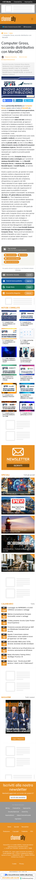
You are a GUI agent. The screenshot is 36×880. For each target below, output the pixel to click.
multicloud (24, 255)
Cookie (14, 864)
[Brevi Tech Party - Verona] (18, 505)
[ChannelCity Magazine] (18, 716)
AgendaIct (18, 819)
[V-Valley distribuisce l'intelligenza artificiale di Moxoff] (9, 352)
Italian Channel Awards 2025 (12, 27)
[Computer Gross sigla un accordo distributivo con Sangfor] (27, 388)
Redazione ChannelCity (11, 57)
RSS (31, 831)
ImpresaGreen (9, 815)
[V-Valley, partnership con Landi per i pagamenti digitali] (27, 333)
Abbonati (28, 293)
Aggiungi (28, 281)
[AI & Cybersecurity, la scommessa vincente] (18, 486)
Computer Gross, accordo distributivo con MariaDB (9, 323)
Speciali (16, 827)
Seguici (29, 287)
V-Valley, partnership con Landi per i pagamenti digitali (26, 341)
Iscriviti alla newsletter (18, 797)
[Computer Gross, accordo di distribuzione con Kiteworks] (27, 315)
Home (5, 33)
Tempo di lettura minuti (8, 59)
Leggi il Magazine (18, 739)
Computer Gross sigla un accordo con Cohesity (8, 378)
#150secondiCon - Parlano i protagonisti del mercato (17, 550)
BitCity (8, 808)
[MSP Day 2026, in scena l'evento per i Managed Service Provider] (18, 525)
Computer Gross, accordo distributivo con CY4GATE (9, 341)
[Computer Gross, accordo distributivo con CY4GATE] (9, 333)
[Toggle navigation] (32, 19)
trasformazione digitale (13, 258)
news (11, 33)
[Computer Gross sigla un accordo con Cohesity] (9, 370)
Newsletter (28, 27)
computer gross (11, 255)
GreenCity (25, 812)
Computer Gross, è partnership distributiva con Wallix (9, 414)
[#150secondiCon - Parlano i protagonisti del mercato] (18, 544)
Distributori (30, 96)
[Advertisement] (18, 776)
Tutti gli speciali (29, 475)
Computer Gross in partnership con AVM (26, 413)
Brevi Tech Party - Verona (11, 513)
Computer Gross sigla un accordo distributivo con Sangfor (26, 396)
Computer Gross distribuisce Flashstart (8, 395)
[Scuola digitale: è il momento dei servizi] (18, 563)
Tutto (33, 604)
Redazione (6, 831)
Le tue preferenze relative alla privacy (20, 875)
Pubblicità (24, 831)
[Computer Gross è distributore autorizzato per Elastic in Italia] (27, 370)
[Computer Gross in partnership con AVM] (27, 406)
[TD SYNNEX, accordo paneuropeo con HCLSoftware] (27, 352)
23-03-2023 (23, 57)
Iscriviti (29, 275)
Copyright (16, 831)
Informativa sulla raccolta (10, 878)
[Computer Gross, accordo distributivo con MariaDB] (9, 315)
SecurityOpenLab (13, 812)
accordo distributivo (12, 262)
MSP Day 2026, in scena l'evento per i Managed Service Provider (15, 531)
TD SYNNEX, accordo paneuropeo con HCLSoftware (26, 360)
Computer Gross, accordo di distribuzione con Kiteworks (26, 323)
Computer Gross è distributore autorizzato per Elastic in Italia (26, 378)
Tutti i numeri (30, 697)
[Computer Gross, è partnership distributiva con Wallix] (9, 406)
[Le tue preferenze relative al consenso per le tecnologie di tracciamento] (27, 878)
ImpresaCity (29, 2)
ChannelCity (18, 2)
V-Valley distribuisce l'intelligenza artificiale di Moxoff (9, 360)
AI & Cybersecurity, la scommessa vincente (16, 494)
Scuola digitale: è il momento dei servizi (15, 570)
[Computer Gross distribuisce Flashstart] (9, 388)
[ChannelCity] (8, 19)
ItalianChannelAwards (24, 815)
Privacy (21, 864)
